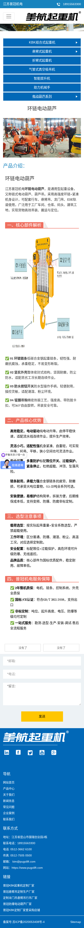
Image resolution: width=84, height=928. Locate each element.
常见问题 (8, 807)
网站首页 (8, 782)
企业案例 (8, 813)
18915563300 (71, 4)
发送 (42, 716)
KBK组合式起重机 (42, 42)
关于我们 (8, 794)
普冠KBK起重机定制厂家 (18, 885)
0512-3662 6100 (21, 849)
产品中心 (8, 788)
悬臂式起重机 (42, 51)
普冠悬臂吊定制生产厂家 (18, 891)
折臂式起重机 (42, 60)
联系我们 (8, 819)
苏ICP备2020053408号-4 (28, 922)
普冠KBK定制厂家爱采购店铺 (21, 910)
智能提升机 (42, 78)
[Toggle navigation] (8, 16)
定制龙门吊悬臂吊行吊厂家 (20, 897)
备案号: (7, 922)
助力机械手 (42, 87)
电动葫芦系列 (42, 96)
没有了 (23, 647)
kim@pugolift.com (23, 861)
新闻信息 (8, 800)
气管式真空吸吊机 (42, 69)
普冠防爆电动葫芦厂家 (17, 904)
